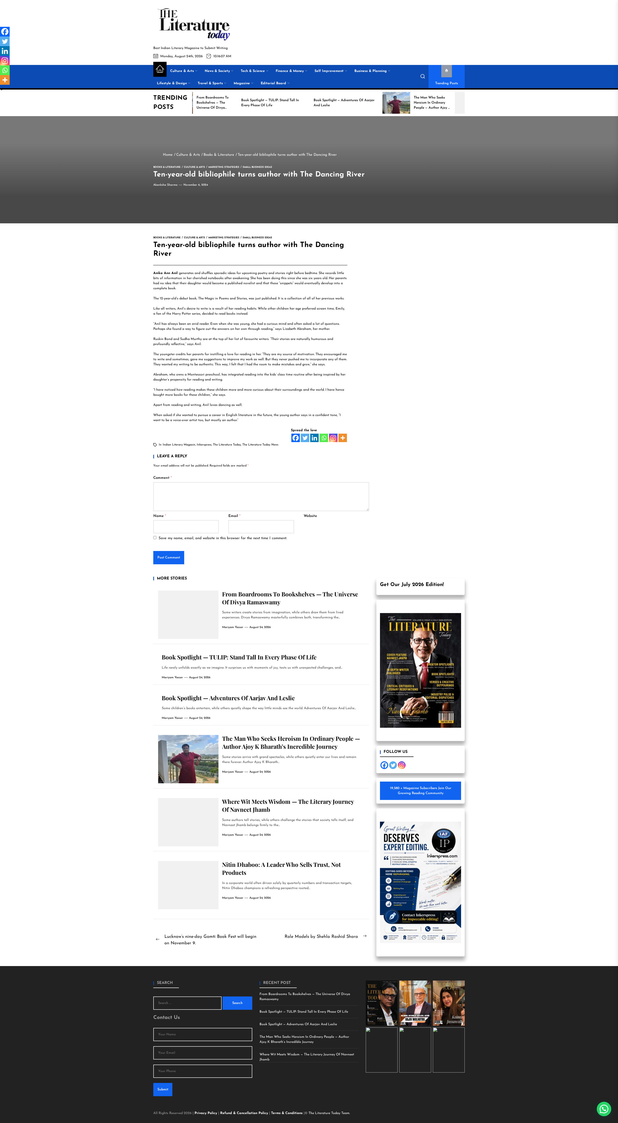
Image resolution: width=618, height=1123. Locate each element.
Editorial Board (273, 83)
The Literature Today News (260, 444)
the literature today (227, 444)
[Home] (160, 69)
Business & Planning (370, 71)
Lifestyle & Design (172, 83)
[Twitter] (305, 438)
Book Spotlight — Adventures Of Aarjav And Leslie (228, 698)
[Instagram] (333, 438)
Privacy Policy (206, 1113)
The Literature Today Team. (329, 1113)
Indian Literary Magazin (179, 444)
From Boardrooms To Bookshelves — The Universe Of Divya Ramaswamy (305, 996)
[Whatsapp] (324, 438)
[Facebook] (295, 438)
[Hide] (2, 89)
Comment (162, 478)
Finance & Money (290, 71)
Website (310, 516)
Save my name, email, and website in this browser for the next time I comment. (223, 538)
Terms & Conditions (287, 1113)
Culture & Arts (182, 71)
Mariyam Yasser (232, 627)
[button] (604, 1109)
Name (159, 516)
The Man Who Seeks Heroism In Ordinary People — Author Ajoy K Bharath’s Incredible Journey (291, 742)
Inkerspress (204, 444)
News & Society (217, 71)
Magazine (242, 83)
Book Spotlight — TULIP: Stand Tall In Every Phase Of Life (239, 657)
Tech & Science (253, 71)
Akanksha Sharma (165, 185)
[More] (342, 438)
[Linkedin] (314, 438)
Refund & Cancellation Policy (244, 1113)
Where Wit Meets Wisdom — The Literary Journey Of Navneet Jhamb (307, 1057)
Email (234, 516)
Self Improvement (329, 71)
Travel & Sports (210, 83)
